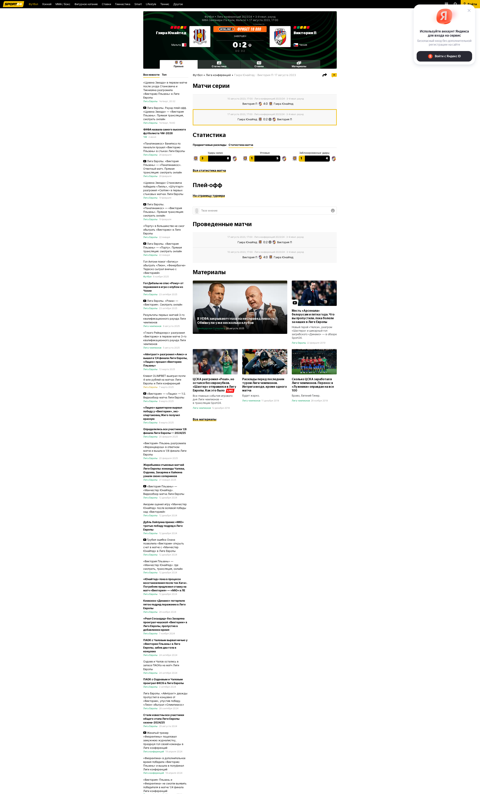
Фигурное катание (86, 4)
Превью (179, 66)
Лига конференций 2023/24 (234, 16)
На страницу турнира (209, 195)
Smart (138, 4)
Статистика (219, 66)
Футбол (33, 4)
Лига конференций (218, 75)
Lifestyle (151, 4)
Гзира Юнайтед (171, 33)
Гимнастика (122, 4)
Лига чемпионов (202, 407)
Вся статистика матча (209, 170)
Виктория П (305, 33)
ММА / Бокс (63, 4)
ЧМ (145, 136)
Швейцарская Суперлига (211, 328)
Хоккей (46, 4)
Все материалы (204, 419)
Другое (178, 4)
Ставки (106, 4)
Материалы (299, 66)
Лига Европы (299, 342)
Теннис (164, 4)
